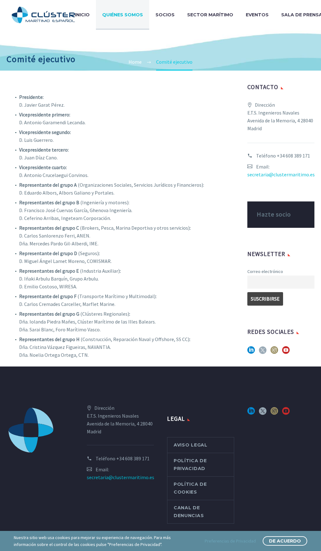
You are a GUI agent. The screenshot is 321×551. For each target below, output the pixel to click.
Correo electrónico (265, 271)
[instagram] (274, 352)
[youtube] (286, 352)
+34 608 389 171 (293, 155)
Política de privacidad (190, 464)
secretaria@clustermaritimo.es (281, 174)
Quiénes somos (122, 15)
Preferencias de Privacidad (230, 541)
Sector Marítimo (210, 15)
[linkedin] (251, 352)
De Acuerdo (285, 541)
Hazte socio (274, 214)
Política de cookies (190, 488)
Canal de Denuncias (189, 511)
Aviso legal (191, 445)
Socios (165, 15)
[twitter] (262, 352)
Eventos (257, 15)
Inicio (82, 15)
